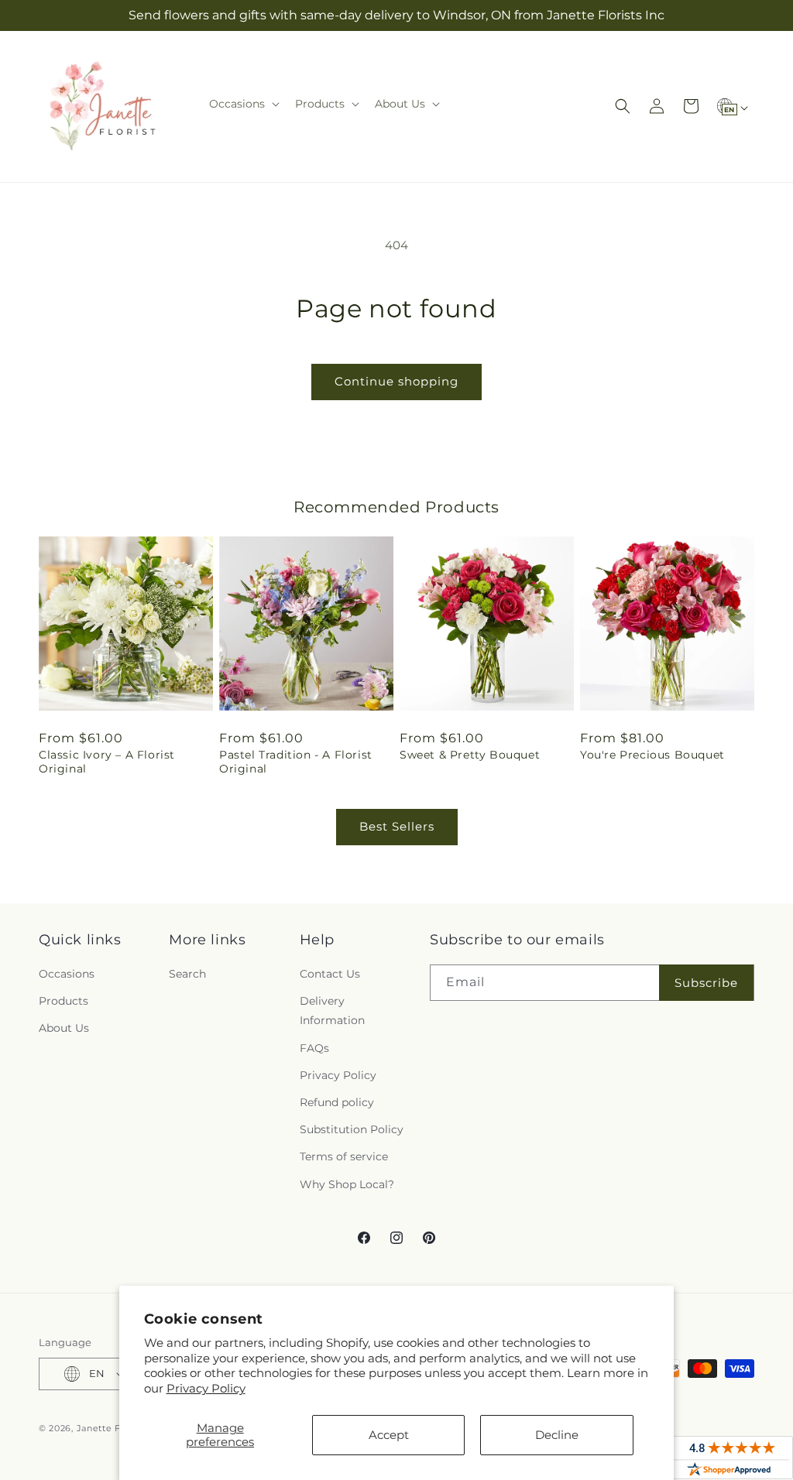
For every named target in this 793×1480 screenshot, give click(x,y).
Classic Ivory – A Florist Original (107, 762)
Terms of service (344, 1156)
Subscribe (706, 982)
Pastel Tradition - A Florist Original (295, 762)
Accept (389, 1434)
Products (63, 1001)
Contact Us (330, 974)
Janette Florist (111, 1428)
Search (187, 974)
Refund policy (337, 1102)
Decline (556, 1434)
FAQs (314, 1048)
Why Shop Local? (347, 1184)
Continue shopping (396, 381)
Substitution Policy (351, 1129)
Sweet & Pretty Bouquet (470, 755)
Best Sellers (396, 826)
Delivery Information (332, 1010)
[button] (243, 103)
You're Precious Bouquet (652, 755)
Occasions (66, 974)
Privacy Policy (205, 1388)
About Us (64, 1028)
